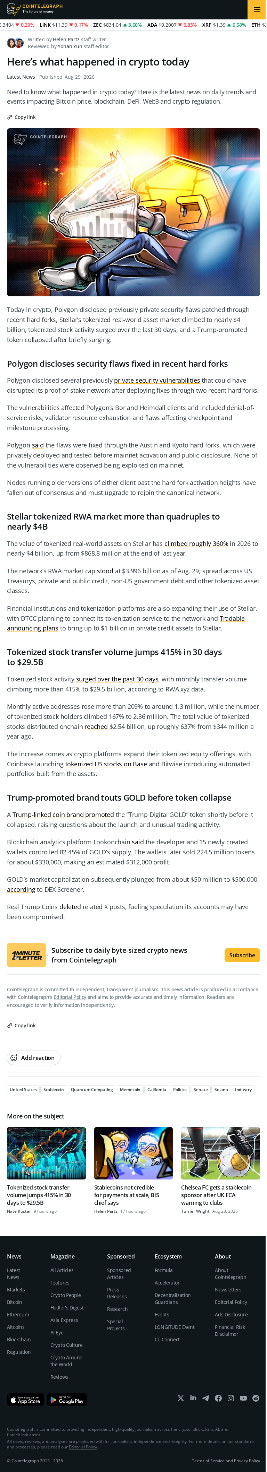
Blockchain (19, 1339)
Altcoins (15, 1327)
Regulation (19, 1352)
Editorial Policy (70, 997)
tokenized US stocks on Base (106, 764)
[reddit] (256, 1399)
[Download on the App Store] (25, 1400)
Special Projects (115, 1325)
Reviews (59, 1377)
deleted (70, 907)
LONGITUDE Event (175, 1327)
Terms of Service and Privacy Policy (226, 1461)
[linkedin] (193, 1399)
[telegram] (206, 1399)
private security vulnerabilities (157, 380)
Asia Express (64, 1320)
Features (60, 1282)
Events (162, 1314)
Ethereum (18, 1314)
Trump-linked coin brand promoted (63, 814)
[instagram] (231, 1399)
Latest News (21, 76)
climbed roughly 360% (196, 543)
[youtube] (243, 1399)
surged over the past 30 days (117, 679)
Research (117, 1309)
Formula (164, 1270)
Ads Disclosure (231, 1314)
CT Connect (167, 1339)
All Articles (62, 1270)
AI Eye (57, 1332)
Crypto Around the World (66, 1361)
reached (96, 726)
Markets (16, 1289)
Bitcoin (14, 1302)
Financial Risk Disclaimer (230, 1330)
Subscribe (242, 955)
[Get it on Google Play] (67, 1400)
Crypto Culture (66, 1345)
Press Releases (117, 1293)
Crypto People (65, 1295)
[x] (181, 1399)
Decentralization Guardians (173, 1298)
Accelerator (167, 1282)
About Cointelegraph (230, 1273)
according (21, 889)
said (38, 445)
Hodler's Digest (67, 1307)
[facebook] (218, 1399)
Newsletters (228, 1289)
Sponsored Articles (119, 1273)
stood (105, 571)
